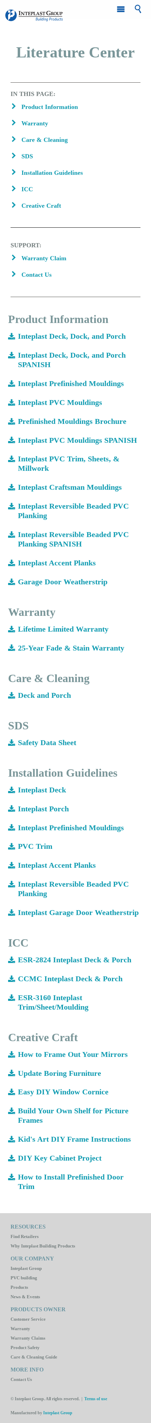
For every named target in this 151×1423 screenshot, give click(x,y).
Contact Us (21, 1379)
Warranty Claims (28, 1338)
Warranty (20, 1328)
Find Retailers (25, 1236)
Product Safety (25, 1347)
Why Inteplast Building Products (43, 1246)
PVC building (24, 1277)
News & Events (25, 1296)
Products (19, 1287)
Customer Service (28, 1319)
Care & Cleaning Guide (34, 1357)
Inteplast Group (26, 1268)
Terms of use (95, 1398)
